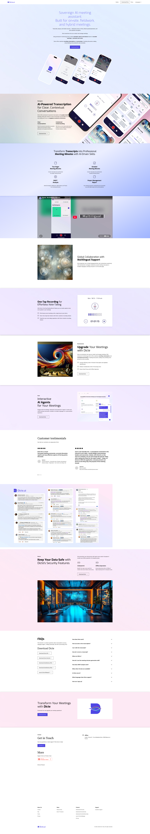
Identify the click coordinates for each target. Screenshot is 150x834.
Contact (39, 809)
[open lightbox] (94, 311)
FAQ (38, 811)
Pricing (77, 818)
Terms (39, 814)
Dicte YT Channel (60, 811)
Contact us (41, 745)
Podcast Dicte (59, 809)
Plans (132, 2)
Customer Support (98, 809)
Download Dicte (125, 2)
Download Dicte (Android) (81, 811)
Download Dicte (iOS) (80, 809)
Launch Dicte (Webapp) (80, 816)
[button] (138, 2)
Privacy (39, 816)
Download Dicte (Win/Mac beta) (82, 814)
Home (117, 2)
